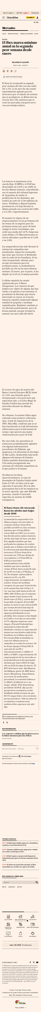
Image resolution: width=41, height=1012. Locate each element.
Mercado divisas (13, 34)
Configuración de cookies (9, 992)
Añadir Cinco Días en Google (14, 77)
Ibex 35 (5, 13)
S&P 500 (19, 13)
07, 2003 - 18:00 (20, 65)
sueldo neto (32, 919)
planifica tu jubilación (8, 928)
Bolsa (4, 34)
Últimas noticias (9, 839)
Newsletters (19, 995)
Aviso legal (18, 990)
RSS (14, 995)
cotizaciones (8, 936)
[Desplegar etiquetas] (37, 748)
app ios (20, 936)
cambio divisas (20, 927)
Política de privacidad (23, 992)
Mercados (8, 28)
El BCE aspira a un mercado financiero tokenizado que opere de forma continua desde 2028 (20, 858)
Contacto (12, 990)
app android (32, 936)
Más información (7, 758)
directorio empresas (33, 927)
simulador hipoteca (20, 919)
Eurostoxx (11, 887)
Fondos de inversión (26, 34)
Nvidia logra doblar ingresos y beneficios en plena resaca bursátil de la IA (20, 844)
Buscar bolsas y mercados (12, 876)
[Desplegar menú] (3, 17)
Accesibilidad (34, 992)
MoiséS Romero (7, 738)
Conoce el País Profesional (20, 945)
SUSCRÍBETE (30, 17)
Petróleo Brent (35, 13)
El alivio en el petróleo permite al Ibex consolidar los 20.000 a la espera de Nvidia (19, 866)
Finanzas (21, 749)
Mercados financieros (9, 749)
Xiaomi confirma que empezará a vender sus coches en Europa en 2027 (20, 851)
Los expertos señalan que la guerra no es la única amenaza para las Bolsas (20, 735)
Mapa (10, 995)
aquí (33, 763)
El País (36, 22)
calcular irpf (8, 919)
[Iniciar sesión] (37, 18)
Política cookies (26, 990)
